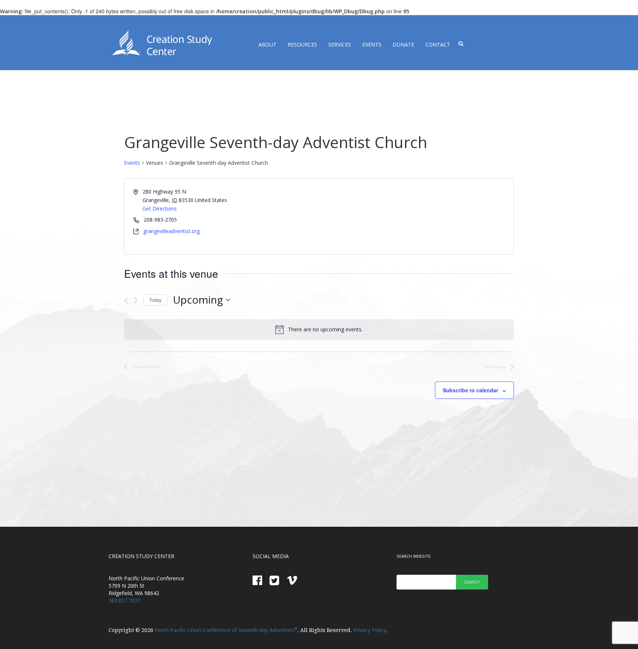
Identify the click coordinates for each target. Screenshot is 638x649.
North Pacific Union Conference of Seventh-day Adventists (226, 629)
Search (472, 582)
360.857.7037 (124, 600)
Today (155, 300)
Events (371, 44)
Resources (302, 44)
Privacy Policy (369, 629)
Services (339, 44)
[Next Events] (136, 300)
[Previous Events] (126, 300)
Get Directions (160, 208)
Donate (403, 44)
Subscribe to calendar (470, 390)
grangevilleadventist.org (171, 231)
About (267, 44)
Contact (437, 44)
